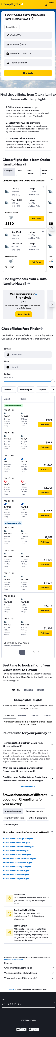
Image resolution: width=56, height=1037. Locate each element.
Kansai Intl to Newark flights (16, 851)
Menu (51, 2)
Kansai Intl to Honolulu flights (16, 843)
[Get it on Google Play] (21, 1030)
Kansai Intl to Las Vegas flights (17, 867)
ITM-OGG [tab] (28, 690)
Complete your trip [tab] (34, 811)
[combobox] (12, 27)
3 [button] (33, 652)
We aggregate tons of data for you (20, 973)
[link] (23, 314)
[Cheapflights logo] (10, 4)
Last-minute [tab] (30, 171)
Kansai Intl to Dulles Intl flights (17, 855)
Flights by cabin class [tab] (14, 818)
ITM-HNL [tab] (16, 690)
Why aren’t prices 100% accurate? (20, 978)
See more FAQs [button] (28, 786)
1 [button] (22, 652)
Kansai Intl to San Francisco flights (18, 847)
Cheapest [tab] (8, 170)
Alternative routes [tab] (12, 811)
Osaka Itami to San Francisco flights (19, 859)
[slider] (53, 381)
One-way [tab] (44, 171)
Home (11, 989)
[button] (32, 18)
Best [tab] (20, 170)
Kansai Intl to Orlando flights (16, 871)
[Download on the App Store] (34, 1030)
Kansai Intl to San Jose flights (16, 879)
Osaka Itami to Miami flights (16, 875)
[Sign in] (46, 6)
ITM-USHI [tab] (9, 715)
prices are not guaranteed (13, 960)
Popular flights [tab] (11, 824)
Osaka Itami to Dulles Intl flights (17, 863)
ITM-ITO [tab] (40, 690)
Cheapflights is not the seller (18, 967)
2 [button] (28, 652)
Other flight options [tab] (38, 818)
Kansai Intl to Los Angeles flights (18, 839)
